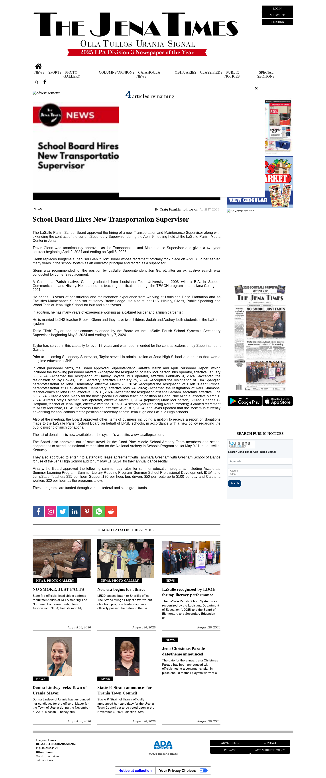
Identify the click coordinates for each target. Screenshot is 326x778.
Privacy (230, 750)
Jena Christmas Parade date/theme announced (183, 651)
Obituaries (185, 72)
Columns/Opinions (116, 72)
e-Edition (277, 21)
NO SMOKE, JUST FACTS (58, 589)
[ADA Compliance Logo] (163, 750)
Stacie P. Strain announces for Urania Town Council (124, 690)
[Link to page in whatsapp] (98, 511)
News (39, 72)
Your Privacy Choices (177, 770)
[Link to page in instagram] (50, 511)
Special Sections (266, 74)
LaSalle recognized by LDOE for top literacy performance (188, 592)
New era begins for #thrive (121, 589)
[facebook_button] (45, 82)
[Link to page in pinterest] (86, 511)
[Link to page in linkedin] (75, 511)
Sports (54, 72)
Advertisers (230, 743)
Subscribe (277, 15)
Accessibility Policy (270, 750)
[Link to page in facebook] (38, 511)
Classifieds (211, 72)
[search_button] (37, 82)
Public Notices (232, 74)
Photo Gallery (71, 74)
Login (277, 8)
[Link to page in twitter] (62, 511)
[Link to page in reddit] (111, 511)
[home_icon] (38, 66)
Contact (270, 743)
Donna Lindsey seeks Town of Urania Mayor (60, 690)
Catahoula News (148, 74)
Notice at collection (135, 770)
